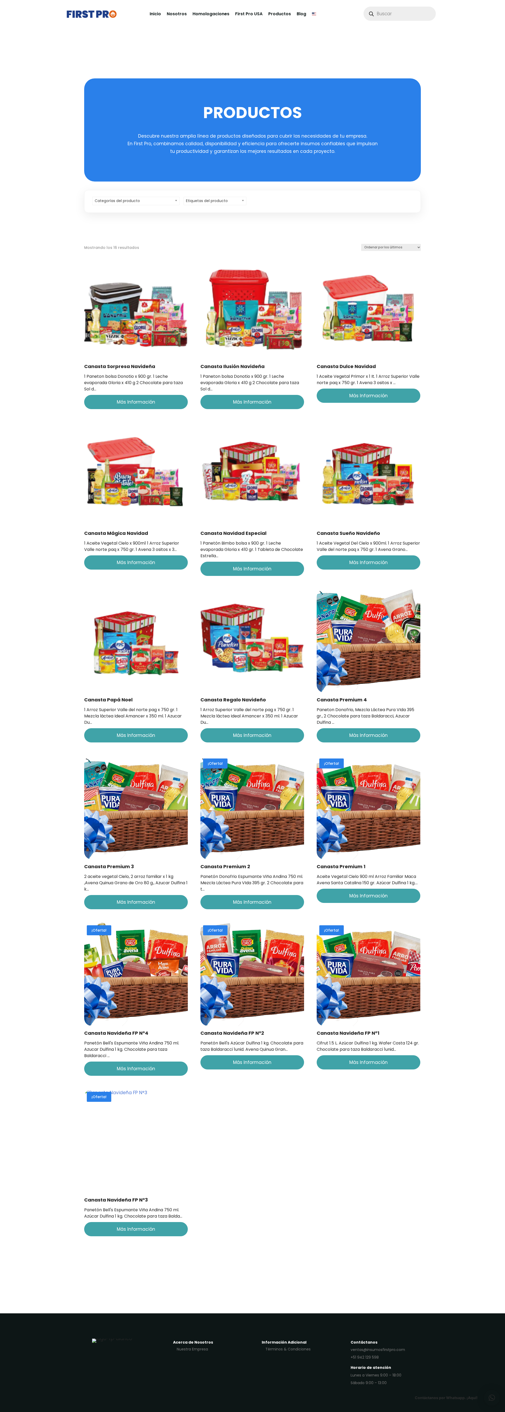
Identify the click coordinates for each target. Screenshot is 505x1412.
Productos (279, 14)
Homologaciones (211, 14)
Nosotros (177, 14)
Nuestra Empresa (192, 1349)
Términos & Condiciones (288, 1349)
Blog (301, 14)
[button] (492, 1398)
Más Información (136, 402)
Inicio (155, 14)
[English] (314, 13)
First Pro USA (248, 14)
